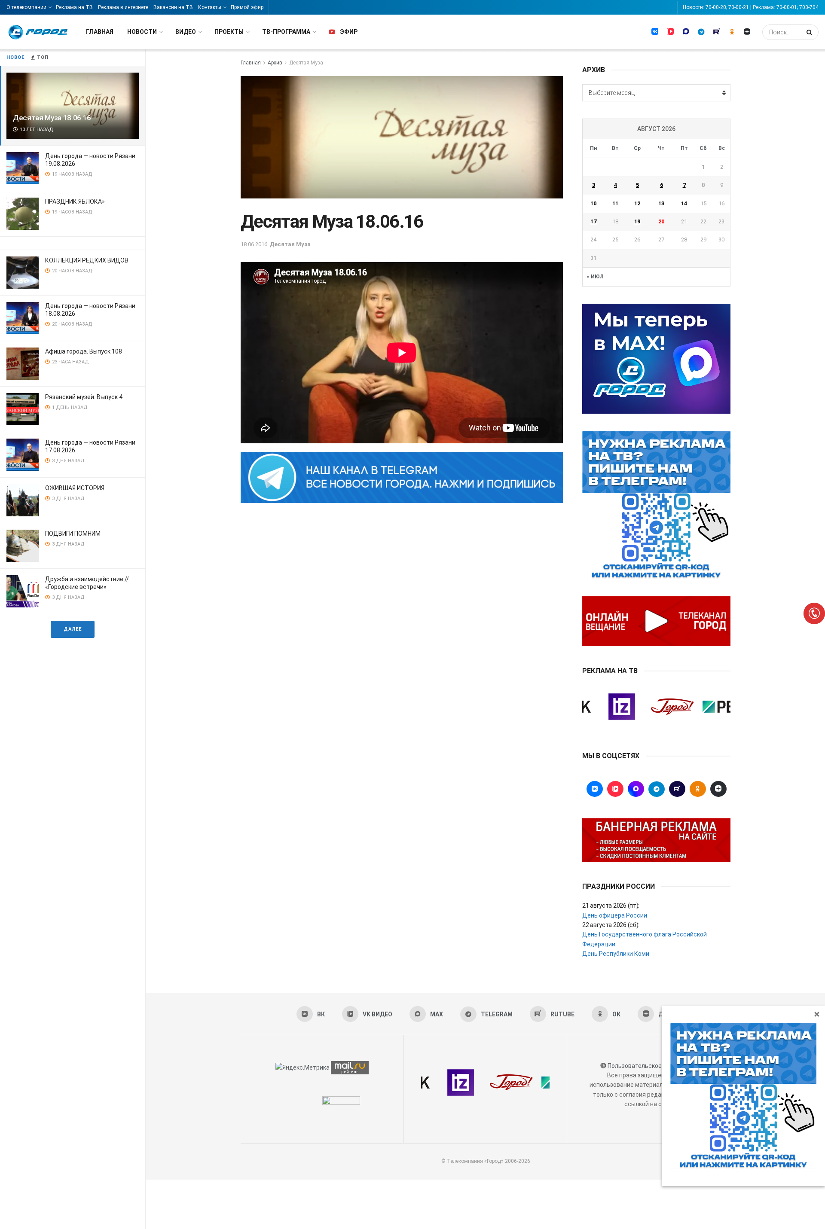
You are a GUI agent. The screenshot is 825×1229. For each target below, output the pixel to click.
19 (637, 221)
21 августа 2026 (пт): (610, 905)
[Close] (817, 1014)
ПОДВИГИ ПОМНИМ (73, 533)
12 (637, 203)
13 (661, 203)
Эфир (349, 31)
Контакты (209, 7)
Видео (185, 31)
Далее (73, 629)
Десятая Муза (306, 63)
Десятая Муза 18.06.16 (52, 117)
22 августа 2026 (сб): (610, 924)
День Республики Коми (615, 953)
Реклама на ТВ (74, 7)
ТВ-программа (286, 31)
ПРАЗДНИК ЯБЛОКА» (75, 201)
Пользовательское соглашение (653, 1065)
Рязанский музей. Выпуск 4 (83, 396)
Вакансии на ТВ (173, 7)
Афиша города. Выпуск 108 (83, 351)
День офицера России (614, 915)
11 (615, 203)
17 (593, 221)
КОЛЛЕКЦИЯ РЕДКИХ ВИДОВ (86, 260)
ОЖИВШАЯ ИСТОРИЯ (74, 488)
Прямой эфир (247, 7)
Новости (142, 31)
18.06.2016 (254, 244)
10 (593, 203)
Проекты (229, 31)
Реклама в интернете (123, 7)
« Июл (595, 277)
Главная (99, 31)
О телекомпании (26, 7)
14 (684, 203)
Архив (275, 63)
